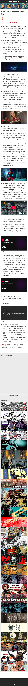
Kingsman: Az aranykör (12, 192)
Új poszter (18, 334)
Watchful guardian (8, 337)
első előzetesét (14, 228)
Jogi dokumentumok (9, 681)
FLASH (10, 339)
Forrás (2, 215)
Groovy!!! (5, 341)
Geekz (5, 17)
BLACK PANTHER (14, 325)
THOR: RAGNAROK (18, 328)
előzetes (15, 183)
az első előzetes (21, 264)
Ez (5, 336)
